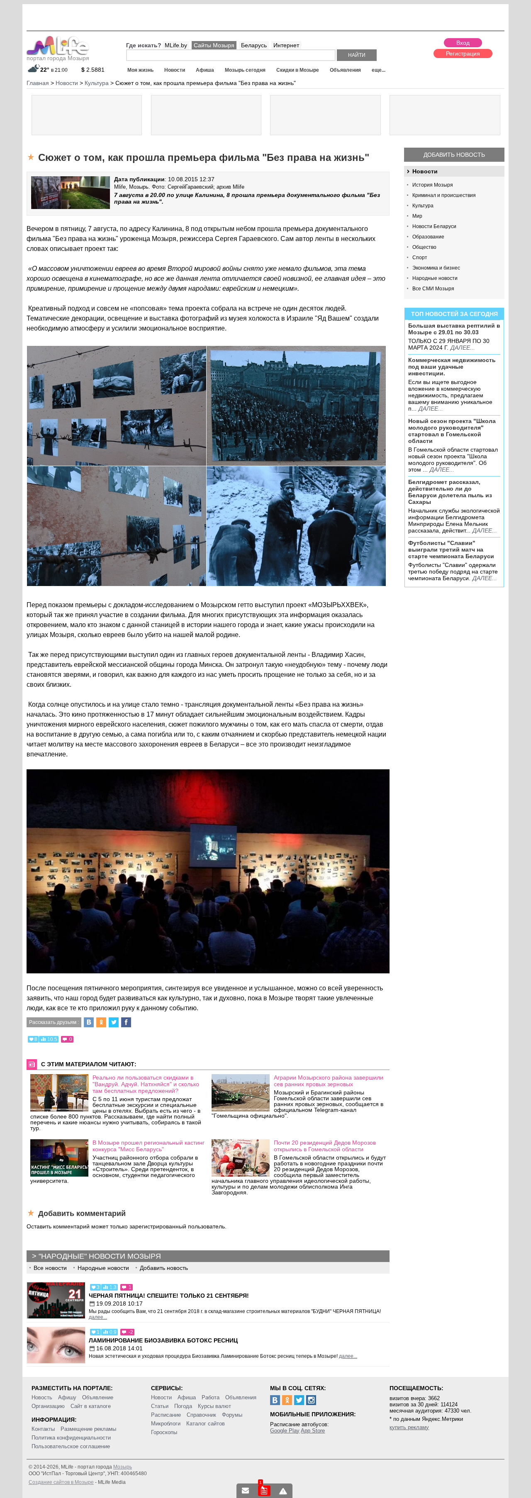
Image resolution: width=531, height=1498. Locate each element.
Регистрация (463, 53)
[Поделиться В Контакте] (89, 1022)
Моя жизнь (140, 70)
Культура (423, 206)
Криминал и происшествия (444, 195)
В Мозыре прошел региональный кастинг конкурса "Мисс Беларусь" (149, 1146)
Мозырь (122, 1467)
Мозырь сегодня (245, 70)
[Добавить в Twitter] (114, 1022)
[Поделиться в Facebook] (126, 1022)
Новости (174, 70)
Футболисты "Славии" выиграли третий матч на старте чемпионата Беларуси (451, 549)
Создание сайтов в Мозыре (61, 1482)
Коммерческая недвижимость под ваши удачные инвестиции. (452, 367)
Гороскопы (164, 1432)
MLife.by (176, 45)
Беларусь (254, 45)
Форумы (232, 1415)
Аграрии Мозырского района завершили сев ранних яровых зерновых (328, 1080)
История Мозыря (432, 185)
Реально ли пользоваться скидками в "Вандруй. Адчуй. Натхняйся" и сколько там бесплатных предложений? (146, 1084)
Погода (183, 1406)
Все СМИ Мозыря (433, 289)
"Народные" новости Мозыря (100, 1256)
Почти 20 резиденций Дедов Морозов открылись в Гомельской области (325, 1146)
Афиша (205, 70)
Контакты (43, 1429)
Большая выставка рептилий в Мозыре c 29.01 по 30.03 (454, 329)
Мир (417, 216)
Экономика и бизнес (436, 268)
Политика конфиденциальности (71, 1438)
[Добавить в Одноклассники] (101, 1022)
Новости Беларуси (434, 226)
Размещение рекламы (88, 1429)
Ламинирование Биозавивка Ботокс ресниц (163, 1340)
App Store (313, 1430)
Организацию (48, 1406)
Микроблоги (165, 1423)
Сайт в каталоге (91, 1406)
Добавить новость (454, 154)
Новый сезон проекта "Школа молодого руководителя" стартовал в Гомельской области (452, 431)
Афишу (67, 1397)
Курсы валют (214, 1406)
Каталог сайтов (205, 1423)
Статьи (159, 1406)
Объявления (345, 70)
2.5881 (93, 69)
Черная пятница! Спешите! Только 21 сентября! (169, 1295)
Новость (42, 1397)
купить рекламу (409, 1427)
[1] (264, 1491)
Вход (463, 42)
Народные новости (435, 278)
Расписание (166, 1415)
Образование (428, 237)
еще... (378, 70)
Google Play (285, 1430)
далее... (463, 347)
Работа (210, 1397)
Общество (424, 247)
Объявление (97, 1397)
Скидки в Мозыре (297, 70)
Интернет (286, 45)
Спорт (419, 257)
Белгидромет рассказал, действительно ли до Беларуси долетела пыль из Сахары (450, 492)
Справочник (201, 1415)
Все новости (50, 1268)
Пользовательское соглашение (71, 1446)
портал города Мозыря (58, 58)
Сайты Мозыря (214, 45)
